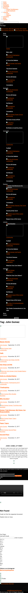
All (7, 186)
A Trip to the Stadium (12, 60)
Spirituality (6, 5)
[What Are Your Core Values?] (10, 260)
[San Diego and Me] (9, 360)
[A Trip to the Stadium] (12, 55)
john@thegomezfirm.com (14, 590)
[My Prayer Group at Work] (14, 114)
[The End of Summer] (13, 63)
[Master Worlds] (12, 337)
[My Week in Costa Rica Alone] (9, 123)
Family (5, 3)
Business (5, 8)
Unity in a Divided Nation (8, 376)
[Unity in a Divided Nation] (13, 371)
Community (6, 6)
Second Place (4, 435)
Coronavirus (9, 85)
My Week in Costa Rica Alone (14, 128)
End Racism (9, 103)
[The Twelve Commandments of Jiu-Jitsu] (14, 303)
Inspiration (6, 16)
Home (4, 2)
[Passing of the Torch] (16, 205)
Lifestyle (5, 12)
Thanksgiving (4, 387)
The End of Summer (11, 68)
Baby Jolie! (9, 52)
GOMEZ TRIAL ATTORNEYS (11, 499)
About (4, 18)
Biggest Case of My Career (13, 219)
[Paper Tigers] (8, 418)
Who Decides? (4, 399)
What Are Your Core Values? (14, 265)
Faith (1, 353)
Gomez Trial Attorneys (12, 9)
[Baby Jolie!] (14, 47)
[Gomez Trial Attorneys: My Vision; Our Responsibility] (11, 405)
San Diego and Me (6, 365)
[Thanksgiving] (10, 382)
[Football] (14, 143)
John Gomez (3, 345)
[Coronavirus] (10, 80)
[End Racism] (10, 98)
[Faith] (6, 348)
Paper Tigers (4, 423)
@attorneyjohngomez (7, 570)
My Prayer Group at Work (13, 119)
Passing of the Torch (12, 210)
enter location (19, 538)
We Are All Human (11, 76)
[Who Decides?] (8, 394)
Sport (7, 13)
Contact (5, 19)
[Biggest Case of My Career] (14, 214)
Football (8, 148)
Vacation (8, 15)
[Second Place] (8, 430)
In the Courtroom (10, 11)
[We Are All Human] (12, 71)
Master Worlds (5, 342)
